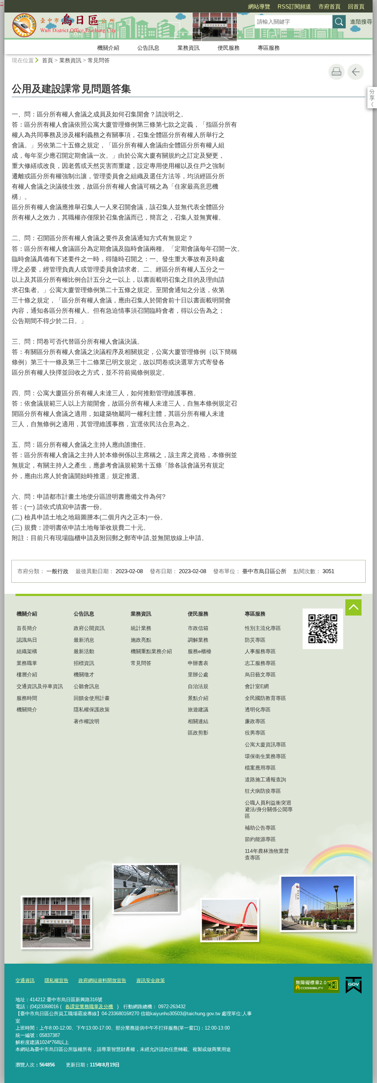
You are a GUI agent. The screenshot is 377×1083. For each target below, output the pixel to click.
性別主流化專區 (263, 628)
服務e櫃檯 (199, 651)
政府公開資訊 (89, 628)
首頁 (47, 60)
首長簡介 (27, 628)
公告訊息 (148, 48)
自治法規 (198, 686)
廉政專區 (255, 721)
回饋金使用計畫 (92, 698)
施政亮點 (141, 640)
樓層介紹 (27, 674)
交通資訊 (25, 980)
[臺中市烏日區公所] (120, 27)
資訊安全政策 (150, 980)
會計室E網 (257, 686)
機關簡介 (27, 709)
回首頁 (356, 6)
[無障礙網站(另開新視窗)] (316, 985)
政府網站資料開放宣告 (102, 980)
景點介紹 (198, 698)
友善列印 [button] (336, 72)
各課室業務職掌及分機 (89, 1006)
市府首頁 (329, 6)
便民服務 (229, 48)
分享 (372, 91)
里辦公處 (198, 674)
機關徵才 (84, 674)
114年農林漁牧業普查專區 (267, 854)
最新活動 (84, 651)
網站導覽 (259, 6)
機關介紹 (108, 48)
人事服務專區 (260, 651)
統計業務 (141, 628)
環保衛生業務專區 (265, 756)
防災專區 (255, 640)
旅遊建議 (198, 709)
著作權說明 (86, 721)
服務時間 (27, 698)
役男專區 (255, 733)
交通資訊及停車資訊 (40, 686)
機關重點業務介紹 (151, 651)
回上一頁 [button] (356, 72)
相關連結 (198, 721)
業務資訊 (188, 48)
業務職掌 (27, 663)
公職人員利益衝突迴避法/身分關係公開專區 (269, 809)
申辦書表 (198, 663)
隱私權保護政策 (92, 709)
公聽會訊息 (86, 686)
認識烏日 (27, 640)
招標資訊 (84, 663)
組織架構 (27, 651)
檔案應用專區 (260, 768)
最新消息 (84, 640)
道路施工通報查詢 (265, 779)
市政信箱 (198, 628)
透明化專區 (258, 709)
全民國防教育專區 (265, 698)
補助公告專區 (260, 828)
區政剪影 (198, 733)
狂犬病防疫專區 (263, 791)
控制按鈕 (353, 607)
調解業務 (198, 640)
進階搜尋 (361, 21)
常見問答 (99, 60)
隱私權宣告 (56, 980)
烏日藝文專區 (260, 674)
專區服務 (269, 48)
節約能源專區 (260, 839)
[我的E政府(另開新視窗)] (354, 985)
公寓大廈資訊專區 (265, 744)
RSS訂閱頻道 (294, 6)
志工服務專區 (260, 663)
